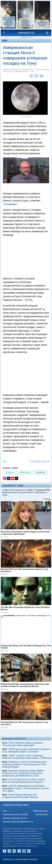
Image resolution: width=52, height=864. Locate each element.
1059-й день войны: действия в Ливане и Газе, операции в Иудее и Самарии (26, 750)
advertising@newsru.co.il (22, 822)
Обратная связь (40, 811)
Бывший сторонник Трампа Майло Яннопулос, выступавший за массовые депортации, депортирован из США (23, 773)
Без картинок (42, 814)
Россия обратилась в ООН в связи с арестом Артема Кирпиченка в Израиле (23, 780)
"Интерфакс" (10, 204)
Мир (4, 40)
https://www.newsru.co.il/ (15, 490)
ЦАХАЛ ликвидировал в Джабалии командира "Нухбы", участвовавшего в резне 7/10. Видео (25, 788)
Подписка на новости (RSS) (15, 814)
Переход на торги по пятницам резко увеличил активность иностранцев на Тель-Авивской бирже (24, 764)
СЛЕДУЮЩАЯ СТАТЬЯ (38, 461)
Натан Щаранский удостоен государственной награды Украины (20, 795)
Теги (5, 811)
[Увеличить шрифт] (36, 76)
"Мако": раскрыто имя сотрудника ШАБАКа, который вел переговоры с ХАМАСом (26, 756)
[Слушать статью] (44, 76)
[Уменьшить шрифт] (31, 76)
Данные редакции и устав (15, 818)
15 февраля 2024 (42, 490)
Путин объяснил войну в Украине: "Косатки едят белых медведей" (22, 744)
